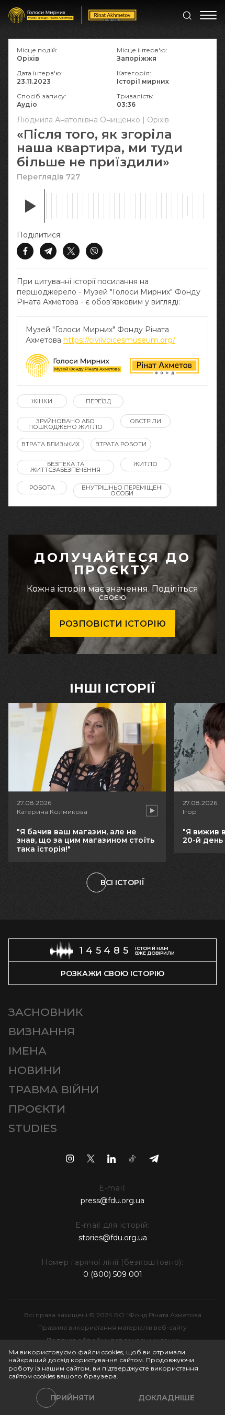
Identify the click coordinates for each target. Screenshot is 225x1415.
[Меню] (208, 15)
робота (42, 487)
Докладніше (166, 1397)
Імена (27, 1050)
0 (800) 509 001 (112, 1274)
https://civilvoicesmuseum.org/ (119, 340)
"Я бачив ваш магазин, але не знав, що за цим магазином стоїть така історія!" (85, 840)
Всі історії (122, 882)
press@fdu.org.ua (112, 1200)
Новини (34, 1070)
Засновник (45, 1011)
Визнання (41, 1031)
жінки (41, 401)
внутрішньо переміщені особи (122, 490)
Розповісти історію (112, 624)
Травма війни (53, 1089)
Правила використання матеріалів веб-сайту (112, 1327)
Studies (32, 1128)
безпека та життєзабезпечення (65, 466)
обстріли (145, 421)
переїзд (98, 401)
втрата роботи (121, 444)
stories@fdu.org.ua (112, 1237)
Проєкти (36, 1108)
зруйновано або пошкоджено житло (65, 424)
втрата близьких (50, 444)
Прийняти (72, 1397)
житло (145, 464)
